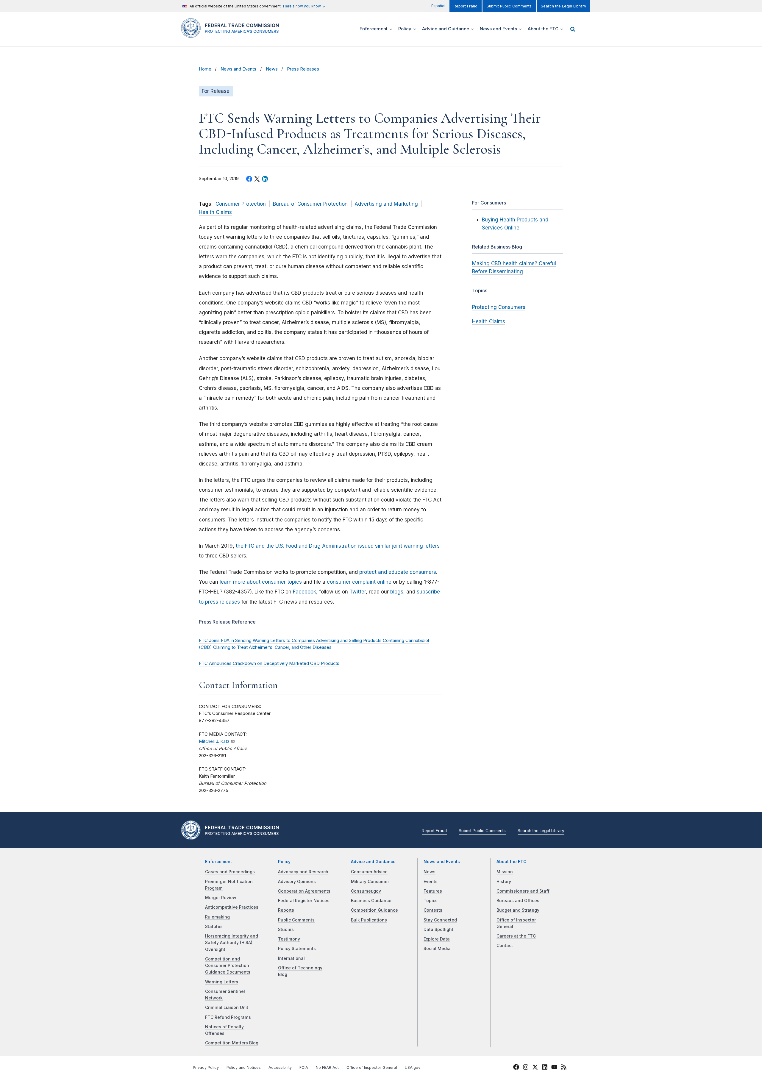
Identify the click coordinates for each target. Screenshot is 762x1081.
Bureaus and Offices (517, 900)
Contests (433, 910)
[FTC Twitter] (535, 1067)
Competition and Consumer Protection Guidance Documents (227, 966)
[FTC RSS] (564, 1068)
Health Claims (215, 212)
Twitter (357, 592)
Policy (284, 861)
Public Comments (296, 920)
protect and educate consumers (397, 572)
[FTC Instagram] (526, 1068)
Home (205, 69)
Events (431, 881)
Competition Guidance (374, 910)
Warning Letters (221, 982)
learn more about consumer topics (261, 582)
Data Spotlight (438, 929)
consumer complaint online (359, 582)
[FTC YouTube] (554, 1068)
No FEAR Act (327, 1067)
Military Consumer (370, 881)
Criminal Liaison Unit (226, 1007)
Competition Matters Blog (231, 1043)
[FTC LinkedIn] (545, 1068)
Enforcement (218, 861)
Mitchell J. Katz (214, 741)
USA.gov (412, 1067)
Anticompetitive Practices (231, 907)
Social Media (437, 948)
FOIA (303, 1067)
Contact (504, 945)
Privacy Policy (206, 1067)
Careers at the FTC (516, 936)
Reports (286, 910)
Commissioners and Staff (522, 891)
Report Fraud (465, 6)
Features (433, 891)
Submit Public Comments (509, 6)
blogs (396, 592)
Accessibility (280, 1067)
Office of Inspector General (371, 1067)
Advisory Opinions (297, 881)
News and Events (238, 69)
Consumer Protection (241, 204)
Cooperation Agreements (304, 891)
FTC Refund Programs (228, 1017)
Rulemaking (217, 917)
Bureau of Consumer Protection (310, 204)
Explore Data (437, 939)
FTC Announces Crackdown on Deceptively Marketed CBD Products (269, 663)
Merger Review (220, 897)
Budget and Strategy (517, 910)
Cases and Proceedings (230, 871)
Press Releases (303, 69)
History (503, 881)
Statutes (214, 926)
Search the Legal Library (563, 6)
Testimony (289, 939)
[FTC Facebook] (516, 1068)
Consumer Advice (369, 871)
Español (438, 6)
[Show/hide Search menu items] (572, 29)
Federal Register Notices (304, 900)
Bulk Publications (369, 920)
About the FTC (511, 861)
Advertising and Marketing (386, 204)
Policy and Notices (244, 1067)
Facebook (304, 592)
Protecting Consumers (498, 307)
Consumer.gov (366, 891)
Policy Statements (297, 948)
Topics (431, 900)
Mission (504, 871)
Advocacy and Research (303, 871)
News (272, 69)
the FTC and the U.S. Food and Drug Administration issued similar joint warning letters (338, 546)
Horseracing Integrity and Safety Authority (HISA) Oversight (231, 943)
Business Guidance (371, 900)
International (291, 958)
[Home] (232, 34)
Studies (286, 929)
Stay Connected (440, 920)
